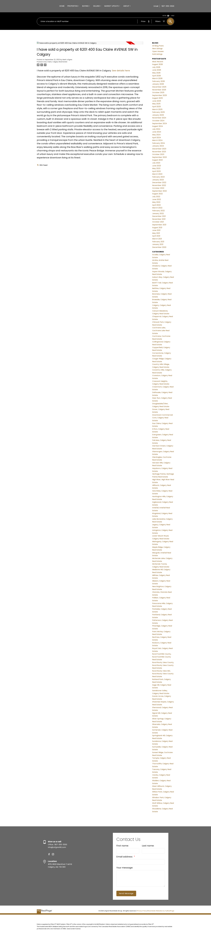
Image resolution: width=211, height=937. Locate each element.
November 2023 (159, 151)
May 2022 (156, 202)
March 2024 (157, 140)
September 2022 (159, 191)
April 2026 (156, 75)
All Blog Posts (158, 46)
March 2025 (157, 109)
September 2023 (159, 157)
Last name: (148, 845)
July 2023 (156, 163)
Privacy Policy (142, 911)
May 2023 (156, 168)
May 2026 (156, 73)
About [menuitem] (126, 6)
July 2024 (156, 129)
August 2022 (157, 193)
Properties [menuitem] (72, 6)
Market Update (111, 6)
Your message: (124, 867)
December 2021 (159, 216)
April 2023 (156, 171)
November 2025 (159, 89)
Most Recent (157, 61)
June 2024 (156, 132)
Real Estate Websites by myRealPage (161, 911)
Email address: (124, 856)
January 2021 (157, 244)
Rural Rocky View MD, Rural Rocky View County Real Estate (163, 674)
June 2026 (156, 70)
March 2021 (157, 238)
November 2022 (159, 185)
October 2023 (158, 154)
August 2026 (157, 64)
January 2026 (158, 84)
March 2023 (157, 174)
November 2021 (159, 219)
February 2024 (158, 143)
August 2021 (157, 227)
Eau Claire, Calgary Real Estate (55, 62)
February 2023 (158, 177)
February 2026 (158, 81)
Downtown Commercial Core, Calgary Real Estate (162, 418)
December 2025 (159, 87)
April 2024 (156, 137)
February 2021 (158, 241)
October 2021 (158, 222)
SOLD (172, 15)
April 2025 (156, 106)
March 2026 (157, 78)
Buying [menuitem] (85, 6)
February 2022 (158, 210)
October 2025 (158, 92)
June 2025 (156, 101)
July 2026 (156, 67)
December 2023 (159, 148)
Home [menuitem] (62, 6)
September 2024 (159, 123)
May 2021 (156, 233)
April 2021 (156, 236)
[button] (49, 854)
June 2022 (156, 199)
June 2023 (156, 165)
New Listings (157, 48)
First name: (122, 845)
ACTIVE (164, 15)
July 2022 (156, 196)
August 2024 (157, 126)
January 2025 (158, 115)
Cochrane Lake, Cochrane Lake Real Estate (160, 330)
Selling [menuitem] (96, 6)
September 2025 (159, 95)
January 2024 (158, 146)
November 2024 (159, 117)
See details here (121, 70)
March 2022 (157, 208)
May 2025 (156, 103)
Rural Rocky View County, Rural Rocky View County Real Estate (163, 665)
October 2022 (158, 188)
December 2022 (159, 182)
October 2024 (158, 120)
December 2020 (159, 247)
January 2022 (158, 213)
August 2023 (157, 160)
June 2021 (156, 230)
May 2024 (156, 134)
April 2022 (156, 205)
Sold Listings (157, 54)
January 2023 (158, 179)
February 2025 (158, 112)
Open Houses (158, 51)
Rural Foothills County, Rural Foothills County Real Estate (161, 657)
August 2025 (157, 98)
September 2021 (159, 224)
